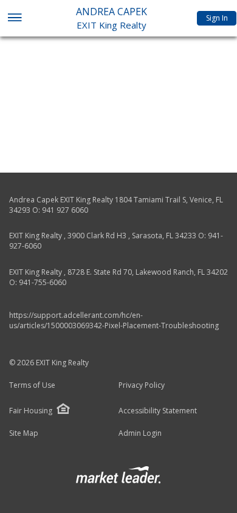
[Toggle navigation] (14, 18)
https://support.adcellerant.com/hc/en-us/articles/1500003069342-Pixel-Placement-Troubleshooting (114, 320)
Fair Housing (30, 410)
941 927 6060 (65, 210)
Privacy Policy (141, 385)
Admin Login (140, 433)
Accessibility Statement (157, 411)
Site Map (23, 433)
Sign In (217, 18)
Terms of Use (32, 385)
